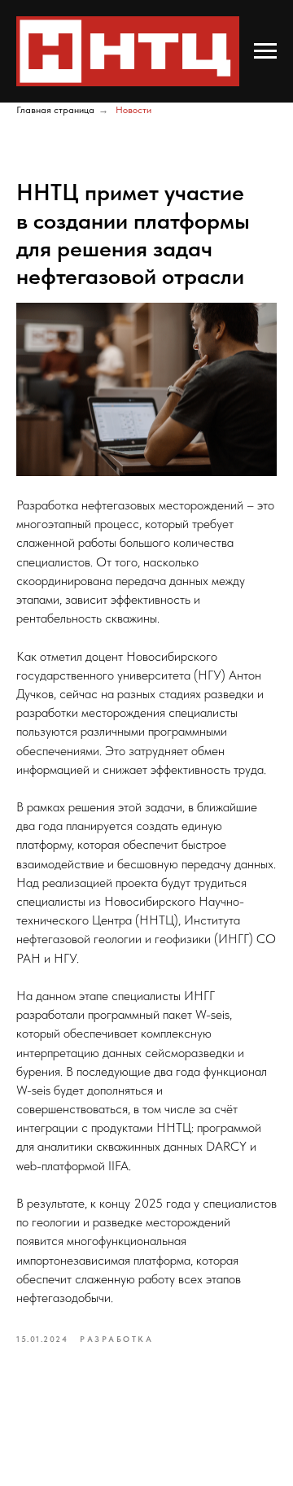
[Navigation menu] (265, 51)
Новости (133, 110)
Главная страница (55, 110)
